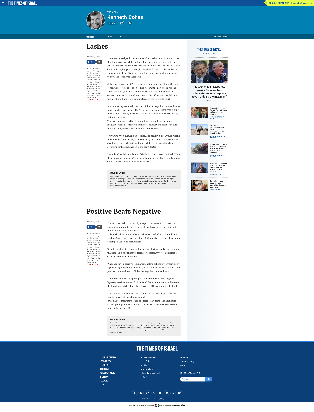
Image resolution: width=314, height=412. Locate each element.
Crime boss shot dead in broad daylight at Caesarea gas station (218, 184)
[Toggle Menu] (3, 3)
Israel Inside (105, 365)
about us (144, 365)
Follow (111, 23)
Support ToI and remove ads (301, 3)
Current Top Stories (209, 53)
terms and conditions (148, 357)
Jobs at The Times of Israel (150, 373)
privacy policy (145, 361)
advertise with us (147, 369)
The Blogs (112, 12)
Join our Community (278, 3)
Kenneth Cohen (125, 17)
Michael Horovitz (216, 174)
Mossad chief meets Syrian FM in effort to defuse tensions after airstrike (218, 111)
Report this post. (92, 100)
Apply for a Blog (220, 37)
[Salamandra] (178, 405)
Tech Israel (104, 369)
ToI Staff (209, 100)
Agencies (213, 156)
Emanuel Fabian (215, 136)
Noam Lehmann (215, 190)
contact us (144, 377)
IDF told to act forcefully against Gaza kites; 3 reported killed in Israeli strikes (217, 129)
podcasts (104, 381)
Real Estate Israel (107, 373)
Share (92, 62)
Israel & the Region (108, 357)
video (102, 385)
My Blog (110, 37)
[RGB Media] (159, 405)
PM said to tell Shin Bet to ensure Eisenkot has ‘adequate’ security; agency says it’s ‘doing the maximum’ (209, 92)
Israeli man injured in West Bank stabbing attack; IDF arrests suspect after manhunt (218, 148)
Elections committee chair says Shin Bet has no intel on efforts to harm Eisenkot (218, 167)
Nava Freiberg (215, 117)
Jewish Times (105, 361)
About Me (122, 37)
